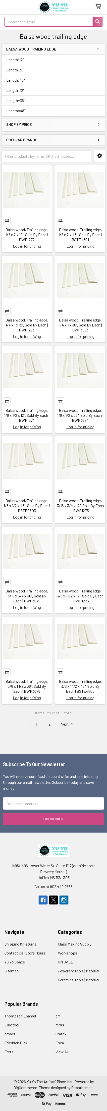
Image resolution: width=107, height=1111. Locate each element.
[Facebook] (43, 900)
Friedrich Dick (15, 1042)
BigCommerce (25, 1087)
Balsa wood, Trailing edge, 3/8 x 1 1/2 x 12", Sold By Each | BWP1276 (80, 595)
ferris (59, 1024)
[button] (99, 156)
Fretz (8, 1051)
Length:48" (15, 80)
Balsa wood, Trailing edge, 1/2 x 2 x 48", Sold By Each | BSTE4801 (80, 234)
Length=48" (15, 110)
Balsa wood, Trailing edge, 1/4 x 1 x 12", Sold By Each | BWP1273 (26, 324)
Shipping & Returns (20, 944)
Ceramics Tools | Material (78, 979)
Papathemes (82, 1087)
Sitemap (11, 970)
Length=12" (15, 90)
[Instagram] (63, 900)
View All (61, 1051)
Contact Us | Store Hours (24, 953)
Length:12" (15, 59)
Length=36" (15, 100)
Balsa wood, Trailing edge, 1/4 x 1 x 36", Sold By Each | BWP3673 (80, 324)
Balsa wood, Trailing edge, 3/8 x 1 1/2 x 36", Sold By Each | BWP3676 (26, 686)
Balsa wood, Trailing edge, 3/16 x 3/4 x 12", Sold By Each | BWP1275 (80, 505)
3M (57, 1015)
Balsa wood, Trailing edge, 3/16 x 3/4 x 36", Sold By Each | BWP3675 (26, 595)
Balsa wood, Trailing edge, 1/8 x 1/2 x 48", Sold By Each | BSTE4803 (27, 505)
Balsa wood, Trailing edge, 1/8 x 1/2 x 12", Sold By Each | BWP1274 (27, 415)
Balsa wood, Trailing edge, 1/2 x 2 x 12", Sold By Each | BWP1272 (26, 234)
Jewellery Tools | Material (78, 970)
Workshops (67, 953)
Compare (7, 220)
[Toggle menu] (7, 7)
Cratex (60, 1033)
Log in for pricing (27, 246)
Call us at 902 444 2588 (53, 886)
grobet (9, 1033)
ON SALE (65, 961)
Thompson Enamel (20, 1015)
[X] (53, 900)
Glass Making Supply (74, 944)
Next (64, 724)
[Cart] (99, 6)
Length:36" (15, 69)
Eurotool (11, 1024)
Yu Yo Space (14, 961)
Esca (59, 1042)
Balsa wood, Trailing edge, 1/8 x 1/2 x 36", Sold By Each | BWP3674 (80, 415)
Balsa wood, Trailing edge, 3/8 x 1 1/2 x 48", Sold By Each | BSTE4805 (80, 686)
